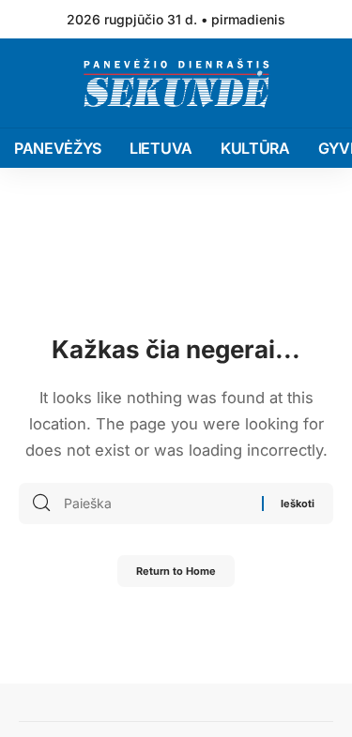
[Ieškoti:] (156, 503)
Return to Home (176, 571)
